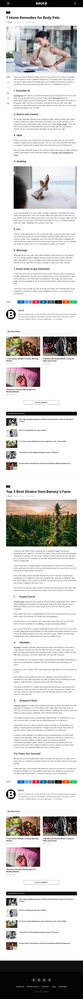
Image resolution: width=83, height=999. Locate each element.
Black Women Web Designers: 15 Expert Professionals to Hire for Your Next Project (46, 420)
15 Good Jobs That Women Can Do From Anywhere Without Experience (44, 463)
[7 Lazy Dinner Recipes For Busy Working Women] (23, 346)
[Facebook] (8, 82)
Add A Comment (41, 402)
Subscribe (62, 986)
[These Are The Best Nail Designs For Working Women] (23, 377)
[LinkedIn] (8, 93)
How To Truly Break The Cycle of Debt (32, 430)
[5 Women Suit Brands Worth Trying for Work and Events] (60, 346)
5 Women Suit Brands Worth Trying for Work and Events (58, 360)
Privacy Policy (33, 986)
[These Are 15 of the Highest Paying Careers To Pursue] (11, 455)
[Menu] (8, 3)
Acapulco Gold (19, 705)
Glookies (17, 647)
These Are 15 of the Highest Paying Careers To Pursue (38, 452)
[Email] (8, 103)
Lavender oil (57, 98)
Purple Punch (19, 602)
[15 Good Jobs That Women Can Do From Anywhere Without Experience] (11, 466)
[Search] (75, 3)
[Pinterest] (8, 98)
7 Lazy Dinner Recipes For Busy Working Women (22, 360)
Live (8, 12)
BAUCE (10, 22)
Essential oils (18, 96)
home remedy (62, 124)
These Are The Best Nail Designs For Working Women (21, 390)
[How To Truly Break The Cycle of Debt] (11, 433)
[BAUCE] (41, 3)
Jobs (54, 986)
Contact (45, 986)
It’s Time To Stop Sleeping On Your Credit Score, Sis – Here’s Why (42, 441)
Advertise (20, 986)
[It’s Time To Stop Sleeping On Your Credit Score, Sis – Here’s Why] (11, 444)
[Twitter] (8, 88)
